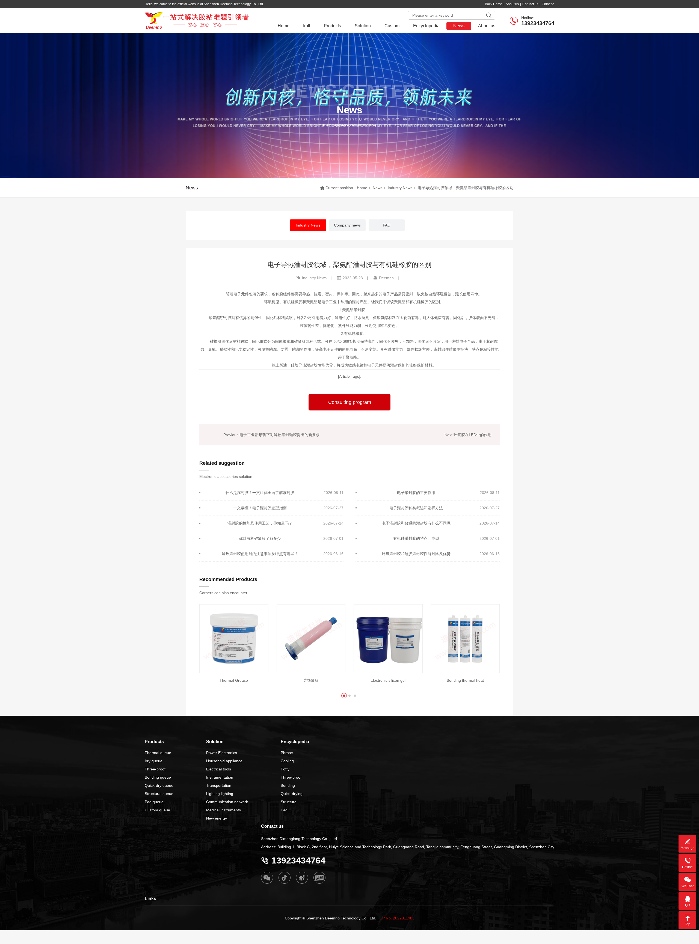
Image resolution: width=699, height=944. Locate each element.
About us (512, 4)
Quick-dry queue (159, 785)
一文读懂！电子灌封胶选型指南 (260, 508)
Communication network (227, 802)
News (458, 25)
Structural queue (159, 793)
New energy (216, 818)
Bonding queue (158, 777)
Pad (284, 810)
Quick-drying (292, 793)
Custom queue (157, 810)
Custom (391, 25)
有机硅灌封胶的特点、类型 (416, 538)
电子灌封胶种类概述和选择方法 (416, 508)
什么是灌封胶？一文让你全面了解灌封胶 (260, 492)
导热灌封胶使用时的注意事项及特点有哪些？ (260, 554)
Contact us (530, 4)
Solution (363, 25)
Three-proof (155, 769)
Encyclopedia (426, 25)
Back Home (493, 4)
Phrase (287, 753)
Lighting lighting (219, 793)
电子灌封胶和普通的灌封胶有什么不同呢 (416, 523)
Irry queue (153, 761)
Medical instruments (223, 810)
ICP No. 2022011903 (396, 918)
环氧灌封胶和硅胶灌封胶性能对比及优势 (416, 554)
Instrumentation (219, 777)
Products (332, 25)
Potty (285, 769)
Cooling (287, 761)
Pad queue (154, 802)
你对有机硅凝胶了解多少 (260, 538)
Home (283, 25)
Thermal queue (158, 753)
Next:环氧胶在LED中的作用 (468, 435)
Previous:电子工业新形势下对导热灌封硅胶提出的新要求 (271, 435)
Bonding (288, 785)
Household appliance (224, 761)
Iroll (306, 25)
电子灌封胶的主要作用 (416, 492)
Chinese (548, 4)
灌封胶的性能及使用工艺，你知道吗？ (259, 523)
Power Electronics (221, 753)
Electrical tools (218, 769)
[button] (344, 696)
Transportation (218, 785)
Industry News (400, 188)
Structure (289, 802)
